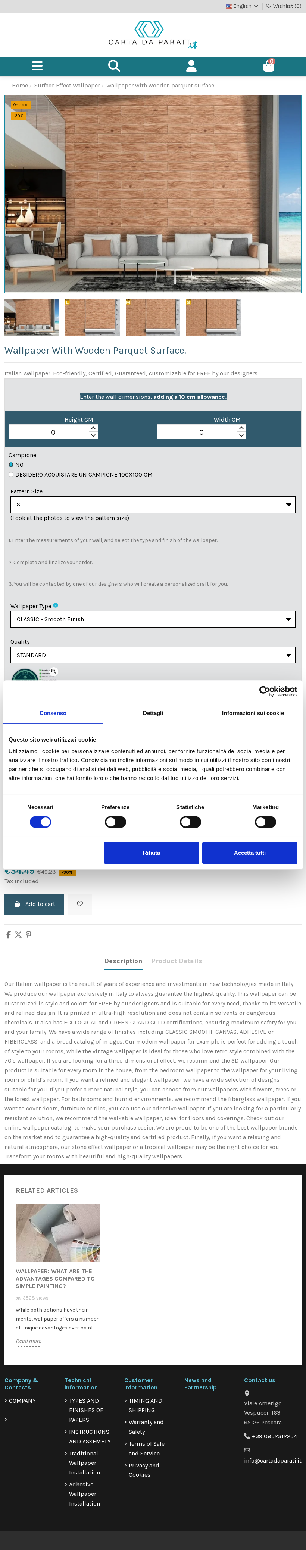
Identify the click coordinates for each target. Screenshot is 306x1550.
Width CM (227, 419)
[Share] (8, 935)
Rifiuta (151, 853)
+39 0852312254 (274, 1436)
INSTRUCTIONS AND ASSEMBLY (90, 1436)
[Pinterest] (28, 935)
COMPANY (22, 1400)
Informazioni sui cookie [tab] (253, 713)
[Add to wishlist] (80, 904)
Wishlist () (287, 6)
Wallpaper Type (30, 606)
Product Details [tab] (177, 961)
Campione (22, 455)
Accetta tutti (250, 853)
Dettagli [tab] (153, 713)
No (19, 464)
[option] (58, 1281)
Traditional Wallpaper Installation (84, 1463)
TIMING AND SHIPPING (145, 1405)
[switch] (115, 822)
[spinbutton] (53, 432)
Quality (19, 641)
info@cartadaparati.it (273, 1460)
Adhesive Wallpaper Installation (84, 1494)
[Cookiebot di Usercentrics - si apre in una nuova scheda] (264, 691)
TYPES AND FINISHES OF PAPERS (86, 1410)
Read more (28, 1341)
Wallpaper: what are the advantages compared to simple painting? (55, 1278)
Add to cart (40, 903)
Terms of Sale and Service (147, 1448)
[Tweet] (18, 935)
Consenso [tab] (53, 713)
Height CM (79, 419)
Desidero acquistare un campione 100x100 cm (84, 474)
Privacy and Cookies (144, 1470)
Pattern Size (26, 491)
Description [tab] (123, 961)
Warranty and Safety (146, 1426)
